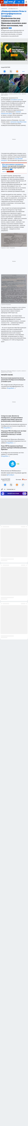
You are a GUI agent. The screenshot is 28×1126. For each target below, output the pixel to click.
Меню (2, 2)
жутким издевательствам (11, 112)
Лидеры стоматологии (12, 5)
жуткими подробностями (18, 122)
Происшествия (4, 8)
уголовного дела (16, 100)
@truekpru (10, 475)
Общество (4, 171)
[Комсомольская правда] (8, 2)
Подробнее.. (5, 456)
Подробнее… (11, 388)
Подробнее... (10, 443)
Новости (3, 5)
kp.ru (25, 479)
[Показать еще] (23, 71)
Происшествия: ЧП (11, 489)
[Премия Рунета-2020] (14, 1)
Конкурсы (21, 5)
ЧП (4, 489)
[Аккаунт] (26, 2)
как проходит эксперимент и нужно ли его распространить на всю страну (14, 167)
